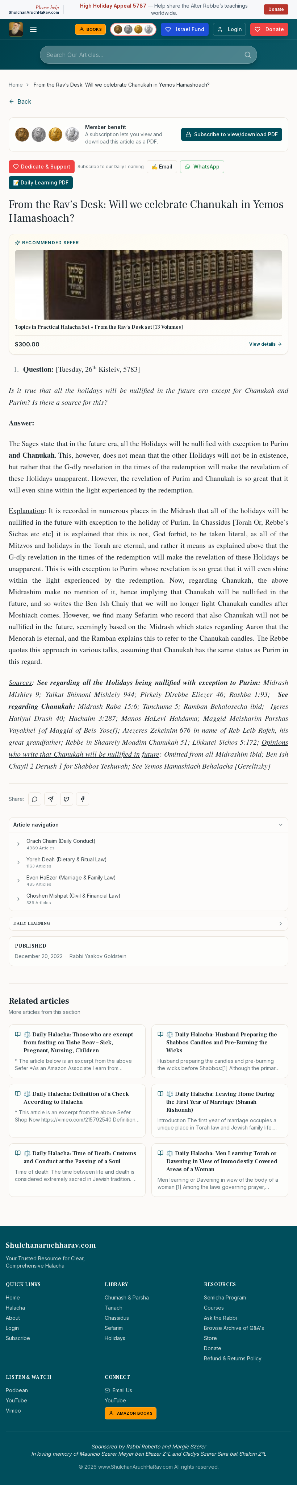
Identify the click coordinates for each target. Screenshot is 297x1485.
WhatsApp (206, 166)
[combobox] (148, 55)
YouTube (16, 1400)
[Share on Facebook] (82, 799)
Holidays (115, 1338)
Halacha (15, 1308)
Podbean (17, 1390)
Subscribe (18, 1338)
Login (12, 1328)
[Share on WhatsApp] (34, 799)
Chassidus (117, 1318)
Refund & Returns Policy (233, 1358)
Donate (276, 9)
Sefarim (114, 1328)
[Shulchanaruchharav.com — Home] (16, 29)
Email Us (122, 1390)
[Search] (247, 54)
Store (210, 1338)
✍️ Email (161, 166)
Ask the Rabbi (220, 1318)
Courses (214, 1308)
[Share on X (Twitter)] (66, 799)
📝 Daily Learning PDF (40, 182)
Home (16, 85)
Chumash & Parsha (127, 1297)
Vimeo (13, 1410)
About (13, 1318)
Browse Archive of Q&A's (234, 1328)
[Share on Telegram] (50, 799)
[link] (122, 84)
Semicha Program (225, 1297)
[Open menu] (33, 29)
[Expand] (18, 844)
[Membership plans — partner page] (133, 29)
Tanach (113, 1308)
